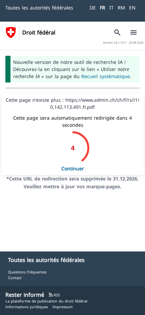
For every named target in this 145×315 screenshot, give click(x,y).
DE (93, 7)
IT (111, 7)
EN (132, 7)
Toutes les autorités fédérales (39, 7)
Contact (15, 277)
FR (102, 7)
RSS (54, 295)
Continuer (72, 168)
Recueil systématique (105, 76)
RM (121, 7)
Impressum (62, 306)
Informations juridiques (26, 306)
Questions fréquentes (27, 271)
